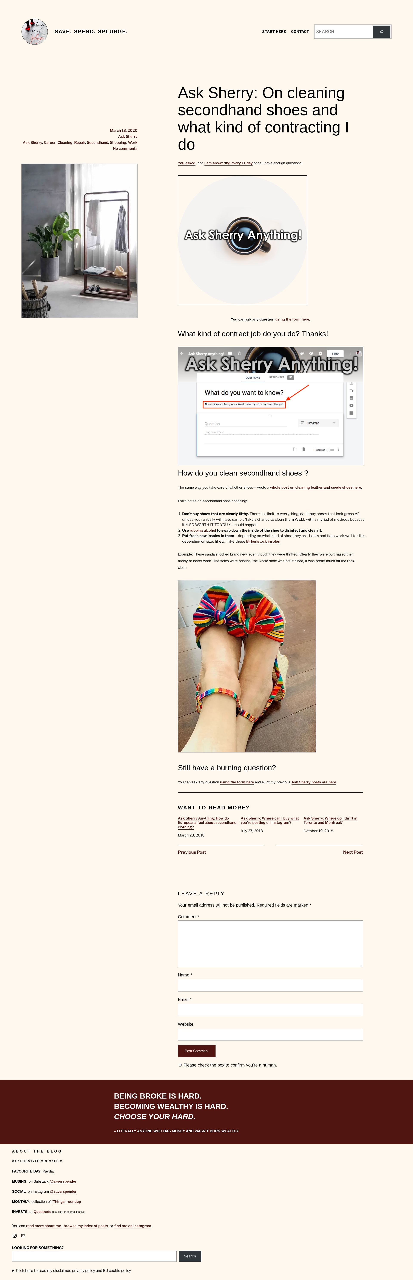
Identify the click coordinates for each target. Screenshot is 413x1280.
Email (184, 999)
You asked (186, 163)
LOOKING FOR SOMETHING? (38, 1248)
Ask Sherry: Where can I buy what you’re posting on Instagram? (270, 820)
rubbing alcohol (203, 530)
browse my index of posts (86, 1226)
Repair (79, 142)
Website (185, 1024)
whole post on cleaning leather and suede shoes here (315, 487)
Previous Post (192, 852)
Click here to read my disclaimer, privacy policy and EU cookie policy (73, 1270)
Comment (189, 916)
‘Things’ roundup (66, 1202)
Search (190, 1256)
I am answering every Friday (228, 163)
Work (132, 142)
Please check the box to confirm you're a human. (229, 1065)
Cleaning (64, 142)
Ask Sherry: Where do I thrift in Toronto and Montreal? (330, 820)
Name (185, 975)
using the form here (292, 319)
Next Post (353, 852)
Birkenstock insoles (263, 541)
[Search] (381, 32)
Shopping (118, 142)
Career (50, 142)
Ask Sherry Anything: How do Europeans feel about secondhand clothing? (207, 822)
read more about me (44, 1226)
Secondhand (97, 142)
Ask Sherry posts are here (313, 782)
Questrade (42, 1212)
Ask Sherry (127, 136)
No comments (125, 148)
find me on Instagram (132, 1226)
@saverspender (63, 1181)
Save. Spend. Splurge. (91, 31)
